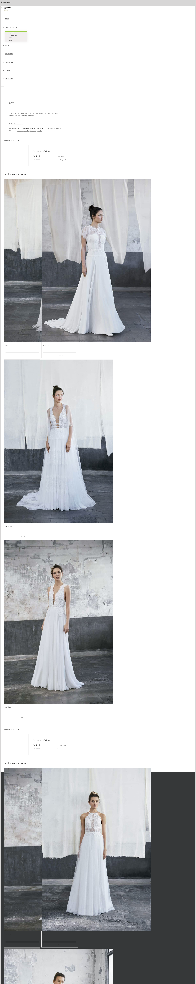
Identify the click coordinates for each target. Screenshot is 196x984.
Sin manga (51, 128)
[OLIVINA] (22, 441)
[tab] (17, 140)
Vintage (58, 128)
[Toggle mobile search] (3, 86)
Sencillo (44, 128)
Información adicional (11, 140)
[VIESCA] (22, 849)
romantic (20, 131)
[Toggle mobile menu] (1, 86)
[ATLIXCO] (60, 849)
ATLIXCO (46, 935)
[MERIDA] (60, 260)
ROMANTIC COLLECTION (32, 128)
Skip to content (6, 2)
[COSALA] (22, 260)
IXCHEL (20, 128)
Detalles (23, 945)
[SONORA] (22, 622)
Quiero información (16, 124)
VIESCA (8, 935)
